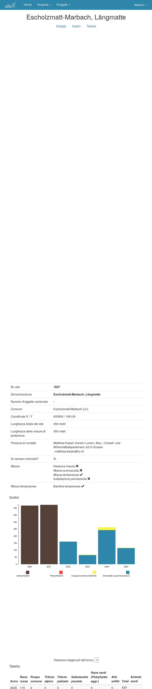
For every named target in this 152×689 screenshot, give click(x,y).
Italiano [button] (139, 5)
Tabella (91, 26)
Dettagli (61, 26)
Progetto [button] (62, 4)
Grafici (76, 26)
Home (28, 4)
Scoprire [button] (43, 4)
